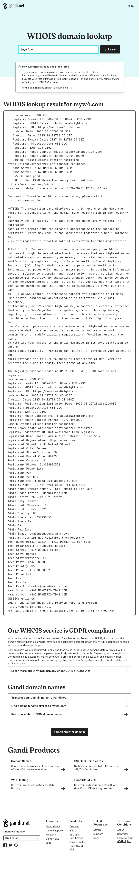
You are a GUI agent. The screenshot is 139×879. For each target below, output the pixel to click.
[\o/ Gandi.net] (21, 823)
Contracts (122, 833)
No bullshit (51, 834)
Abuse (120, 829)
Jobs (48, 842)
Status (97, 829)
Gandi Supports (54, 830)
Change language (14, 831)
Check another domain (69, 732)
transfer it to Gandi (87, 72)
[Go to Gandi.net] (13, 6)
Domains (74, 826)
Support (98, 833)
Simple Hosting (78, 842)
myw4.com (28, 66)
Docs (96, 838)
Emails (73, 830)
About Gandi (53, 826)
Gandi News (52, 838)
